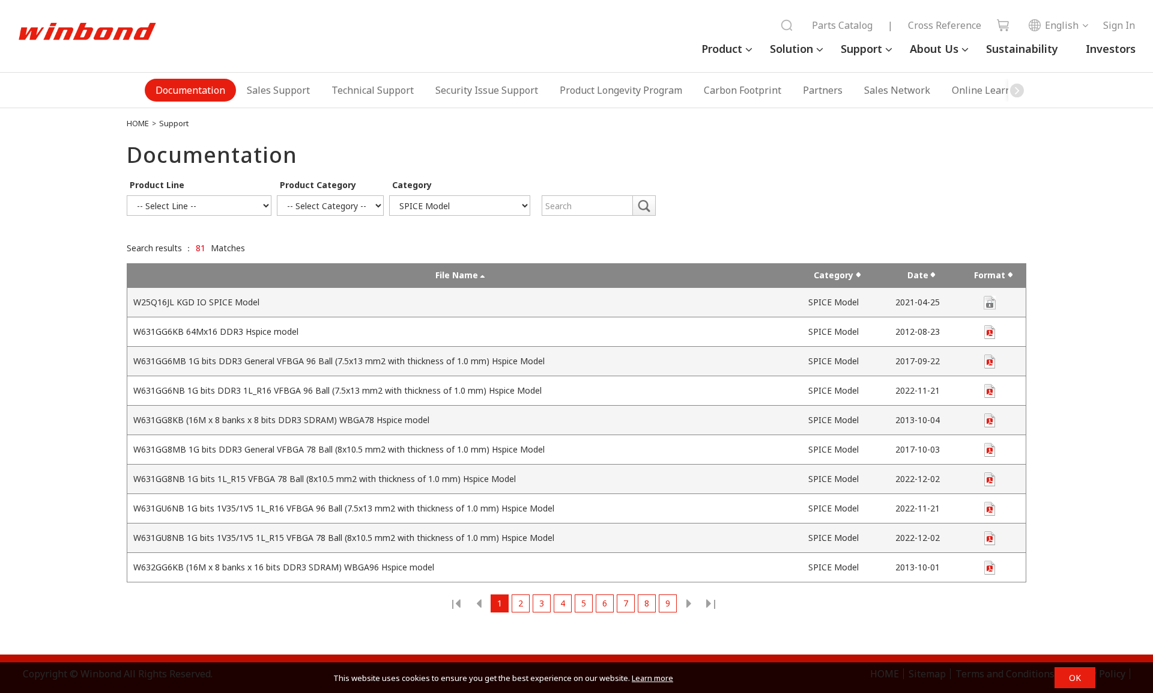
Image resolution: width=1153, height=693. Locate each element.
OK (1075, 677)
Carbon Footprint (742, 90)
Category (412, 185)
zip (990, 332)
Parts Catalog (842, 25)
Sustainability (1022, 48)
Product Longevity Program (621, 90)
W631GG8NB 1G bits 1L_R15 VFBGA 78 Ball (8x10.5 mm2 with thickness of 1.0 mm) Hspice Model (324, 478)
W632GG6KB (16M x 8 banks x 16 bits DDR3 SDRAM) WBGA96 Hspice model (283, 567)
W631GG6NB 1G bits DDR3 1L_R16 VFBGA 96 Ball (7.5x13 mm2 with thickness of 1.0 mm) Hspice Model (337, 390)
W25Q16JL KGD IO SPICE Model (196, 302)
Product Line (157, 185)
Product (721, 48)
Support (861, 48)
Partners (823, 90)
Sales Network (897, 90)
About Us (934, 48)
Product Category (318, 185)
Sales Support (278, 90)
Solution (791, 48)
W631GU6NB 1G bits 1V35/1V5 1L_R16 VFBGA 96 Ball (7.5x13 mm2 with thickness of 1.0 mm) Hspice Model (343, 508)
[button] (1017, 90)
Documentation (190, 90)
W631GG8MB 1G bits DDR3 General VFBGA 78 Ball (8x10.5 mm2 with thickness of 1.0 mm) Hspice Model (339, 449)
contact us (990, 303)
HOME (138, 123)
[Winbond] (87, 32)
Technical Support (372, 90)
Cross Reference (944, 25)
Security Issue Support (486, 90)
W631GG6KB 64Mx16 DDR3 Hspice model (215, 331)
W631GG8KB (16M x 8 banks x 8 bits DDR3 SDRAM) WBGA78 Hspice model (281, 420)
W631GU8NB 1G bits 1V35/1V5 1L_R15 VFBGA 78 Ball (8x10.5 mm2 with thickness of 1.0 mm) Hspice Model (343, 537)
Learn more (652, 678)
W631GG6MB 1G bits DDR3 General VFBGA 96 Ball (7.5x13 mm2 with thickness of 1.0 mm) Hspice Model (339, 361)
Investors (1111, 48)
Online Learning (989, 90)
